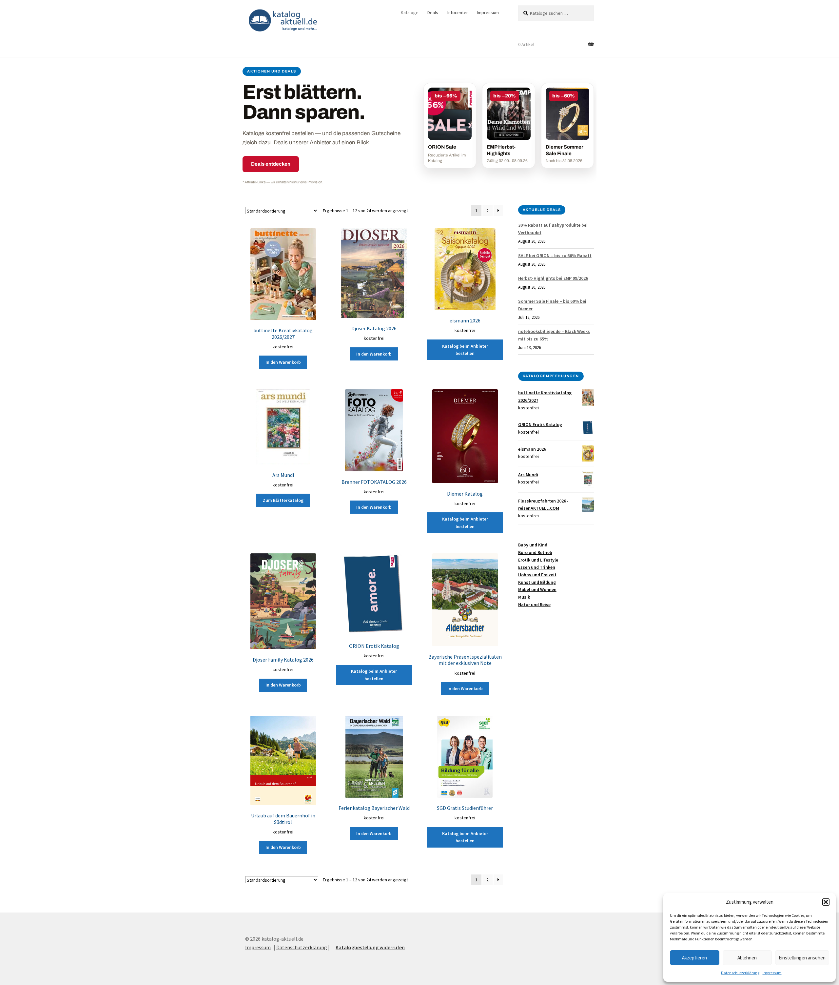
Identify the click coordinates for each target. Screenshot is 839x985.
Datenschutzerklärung (740, 972)
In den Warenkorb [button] (283, 362)
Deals (432, 12)
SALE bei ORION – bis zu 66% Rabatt (555, 255)
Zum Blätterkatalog (283, 500)
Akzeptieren (694, 957)
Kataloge (410, 12)
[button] (826, 902)
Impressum (772, 972)
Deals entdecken (270, 164)
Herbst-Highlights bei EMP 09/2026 (553, 278)
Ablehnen (747, 957)
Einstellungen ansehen (802, 957)
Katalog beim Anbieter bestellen (465, 350)
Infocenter (457, 12)
